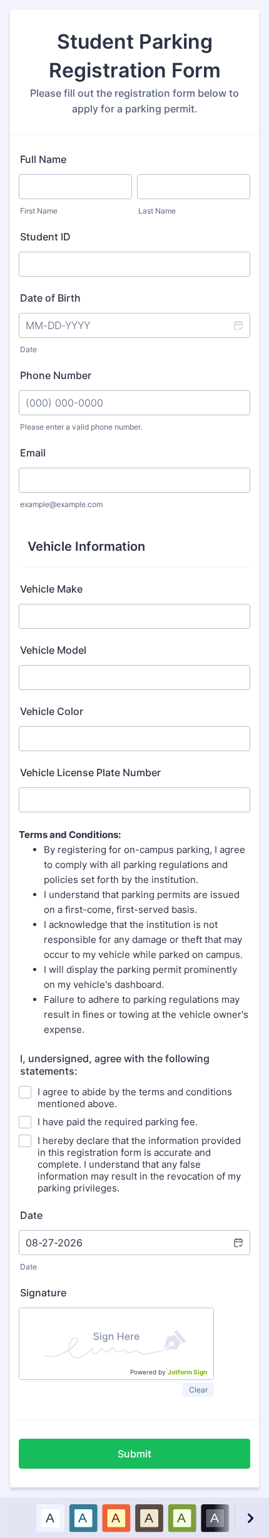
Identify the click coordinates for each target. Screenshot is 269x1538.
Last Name (157, 210)
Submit (134, 1453)
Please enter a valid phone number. (81, 426)
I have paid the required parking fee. (118, 1122)
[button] (237, 325)
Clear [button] (198, 1389)
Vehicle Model (53, 650)
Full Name (43, 159)
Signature (43, 1292)
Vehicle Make (51, 589)
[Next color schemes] (249, 1517)
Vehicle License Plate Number (90, 772)
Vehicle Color (51, 711)
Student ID (45, 236)
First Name (39, 210)
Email (33, 452)
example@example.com (61, 504)
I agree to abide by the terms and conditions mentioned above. (135, 1098)
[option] (50, 1518)
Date (28, 349)
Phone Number (55, 375)
